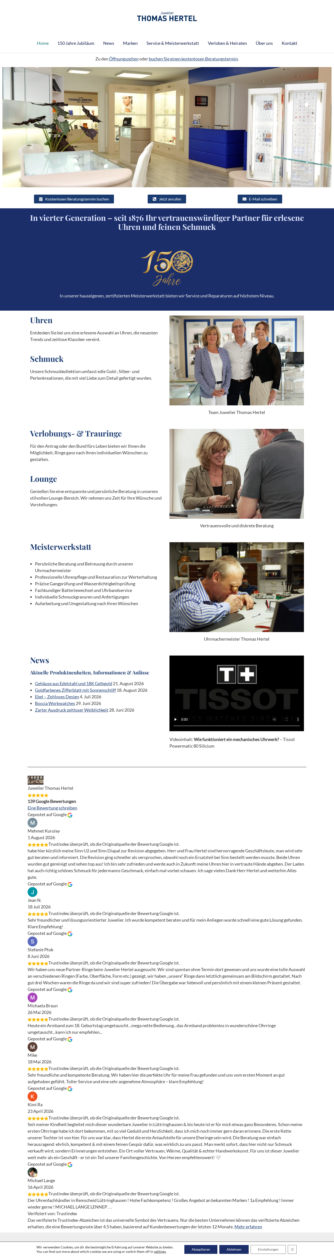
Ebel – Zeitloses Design (57, 696)
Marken (130, 43)
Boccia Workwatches (55, 703)
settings (160, 1251)
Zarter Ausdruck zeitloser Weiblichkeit (71, 710)
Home (43, 43)
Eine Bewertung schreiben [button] (52, 808)
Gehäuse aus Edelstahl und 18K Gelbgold (73, 683)
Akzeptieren (201, 1249)
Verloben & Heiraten (227, 43)
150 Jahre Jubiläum (75, 43)
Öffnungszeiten (124, 58)
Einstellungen (268, 1249)
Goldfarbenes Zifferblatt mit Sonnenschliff (75, 690)
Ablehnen (234, 1249)
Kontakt (289, 43)
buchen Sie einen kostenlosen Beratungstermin (193, 58)
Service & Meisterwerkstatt (172, 43)
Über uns (264, 43)
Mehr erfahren (248, 1226)
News (108, 43)
